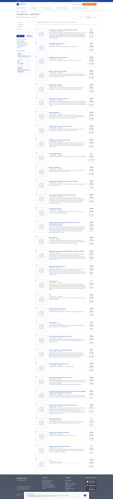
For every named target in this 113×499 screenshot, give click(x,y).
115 (49, 295)
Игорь (91, 397)
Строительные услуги (46, 8)
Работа (95, 8)
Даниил (91, 342)
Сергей (91, 187)
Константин (91, 214)
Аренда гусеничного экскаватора (58, 71)
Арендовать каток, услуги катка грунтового (60, 126)
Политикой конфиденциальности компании (34, 496)
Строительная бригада (55, 419)
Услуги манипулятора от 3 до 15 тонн (58, 364)
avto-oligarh (91, 63)
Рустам (91, 287)
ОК (85, 495)
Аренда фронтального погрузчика (58, 57)
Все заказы (67, 487)
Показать (20, 36)
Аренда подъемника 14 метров (57, 266)
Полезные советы (69, 485)
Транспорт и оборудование (48, 487)
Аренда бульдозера (54, 112)
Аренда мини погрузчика (55, 85)
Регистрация (68, 480)
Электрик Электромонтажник (57, 43)
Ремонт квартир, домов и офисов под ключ (60, 336)
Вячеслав (91, 301)
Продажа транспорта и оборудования (80, 8)
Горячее (89, 1)
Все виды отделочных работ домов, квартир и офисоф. (63, 181)
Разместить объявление (89, 4)
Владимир (91, 201)
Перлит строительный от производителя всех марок (63, 405)
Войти (94, 1)
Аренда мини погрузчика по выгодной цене (23, 70)
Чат (74, 1)
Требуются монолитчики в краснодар (59, 432)
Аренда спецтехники (20, 8)
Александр (91, 356)
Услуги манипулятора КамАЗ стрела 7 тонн (60, 377)
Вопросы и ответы (69, 488)
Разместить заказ (77, 4)
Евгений (91, 36)
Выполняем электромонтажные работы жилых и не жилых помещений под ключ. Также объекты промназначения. (67, 392)
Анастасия (91, 411)
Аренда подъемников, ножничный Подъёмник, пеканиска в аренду (66, 251)
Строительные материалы (61, 8)
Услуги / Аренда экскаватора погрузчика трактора (62, 195)
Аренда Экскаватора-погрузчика (57, 309)
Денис (91, 328)
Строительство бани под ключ (24, 56)
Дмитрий (91, 49)
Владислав (91, 243)
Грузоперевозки (33, 8)
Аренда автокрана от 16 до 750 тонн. (58, 99)
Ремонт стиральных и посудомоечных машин (60, 350)
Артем (91, 452)
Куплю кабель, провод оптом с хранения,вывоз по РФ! (63, 30)
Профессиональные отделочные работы (59, 446)
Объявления (82, 1)
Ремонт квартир (53, 237)
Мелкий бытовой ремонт (55, 209)
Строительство (53, 281)
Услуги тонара (20, 63)
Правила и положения (70, 484)
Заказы (77, 1)
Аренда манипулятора (55, 167)
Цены (66, 482)
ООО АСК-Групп (91, 229)
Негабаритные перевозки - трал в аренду (59, 140)
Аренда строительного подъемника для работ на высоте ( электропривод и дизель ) (64, 223)
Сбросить (29, 36)
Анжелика (91, 438)
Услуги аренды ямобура (55, 154)
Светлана (91, 315)
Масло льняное (53, 322)
